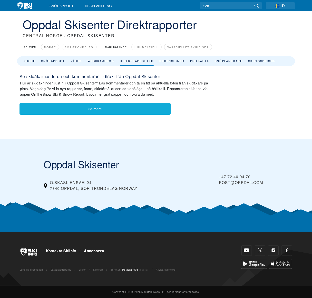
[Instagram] (273, 250)
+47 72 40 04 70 (235, 176)
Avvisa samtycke (166, 269)
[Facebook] (287, 250)
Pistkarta (199, 61)
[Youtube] (246, 250)
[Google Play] (254, 263)
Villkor (82, 269)
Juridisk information (31, 269)
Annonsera (94, 251)
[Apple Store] (280, 263)
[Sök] (256, 5)
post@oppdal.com (241, 182)
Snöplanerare (228, 61)
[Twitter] (260, 250)
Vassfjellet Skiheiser (188, 47)
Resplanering (98, 5)
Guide (29, 61)
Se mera (95, 108)
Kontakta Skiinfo (61, 251)
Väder (76, 61)
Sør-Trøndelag (79, 47)
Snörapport (61, 5)
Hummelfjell (146, 47)
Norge (50, 47)
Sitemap (98, 269)
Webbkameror (101, 61)
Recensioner (171, 61)
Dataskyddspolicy (60, 269)
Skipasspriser (261, 61)
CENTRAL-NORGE (43, 35)
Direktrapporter (137, 61)
